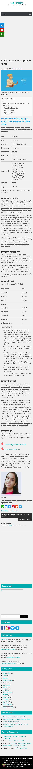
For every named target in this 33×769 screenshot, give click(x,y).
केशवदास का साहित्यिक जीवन (11, 109)
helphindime (7, 736)
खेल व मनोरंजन (7, 692)
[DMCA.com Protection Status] (5, 765)
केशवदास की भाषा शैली (10, 112)
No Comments (17, 69)
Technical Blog (7, 680)
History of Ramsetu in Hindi (11, 722)
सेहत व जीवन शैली (8, 707)
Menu (3, 14)
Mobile (5, 676)
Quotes (5, 678)
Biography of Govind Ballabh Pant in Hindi (15, 724)
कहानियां (5, 690)
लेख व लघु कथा (7, 704)
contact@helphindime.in (8, 663)
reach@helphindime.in (13, 657)
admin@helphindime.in (8, 649)
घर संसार (5, 695)
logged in (12, 525)
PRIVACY (15, 767)
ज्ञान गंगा (5, 700)
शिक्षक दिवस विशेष (8, 726)
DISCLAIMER (23, 767)
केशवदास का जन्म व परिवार (11, 107)
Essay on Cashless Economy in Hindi (14, 717)
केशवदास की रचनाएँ (9, 110)
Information (6, 673)
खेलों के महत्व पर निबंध (25, 519)
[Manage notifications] (3, 765)
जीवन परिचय (4, 511)
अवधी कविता (6, 685)
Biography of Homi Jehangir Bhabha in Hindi (16, 719)
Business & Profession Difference (19, 741)
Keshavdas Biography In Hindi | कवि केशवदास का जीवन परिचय (16, 104)
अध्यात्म (5, 683)
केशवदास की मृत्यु (9, 114)
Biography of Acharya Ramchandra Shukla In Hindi (15, 516)
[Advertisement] (16, 37)
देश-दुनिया (6, 702)
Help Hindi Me (16, 3)
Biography (15, 511)
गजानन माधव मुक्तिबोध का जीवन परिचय (15, 445)
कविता (5, 688)
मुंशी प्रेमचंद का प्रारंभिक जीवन (12, 450)
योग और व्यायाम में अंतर (19, 746)
